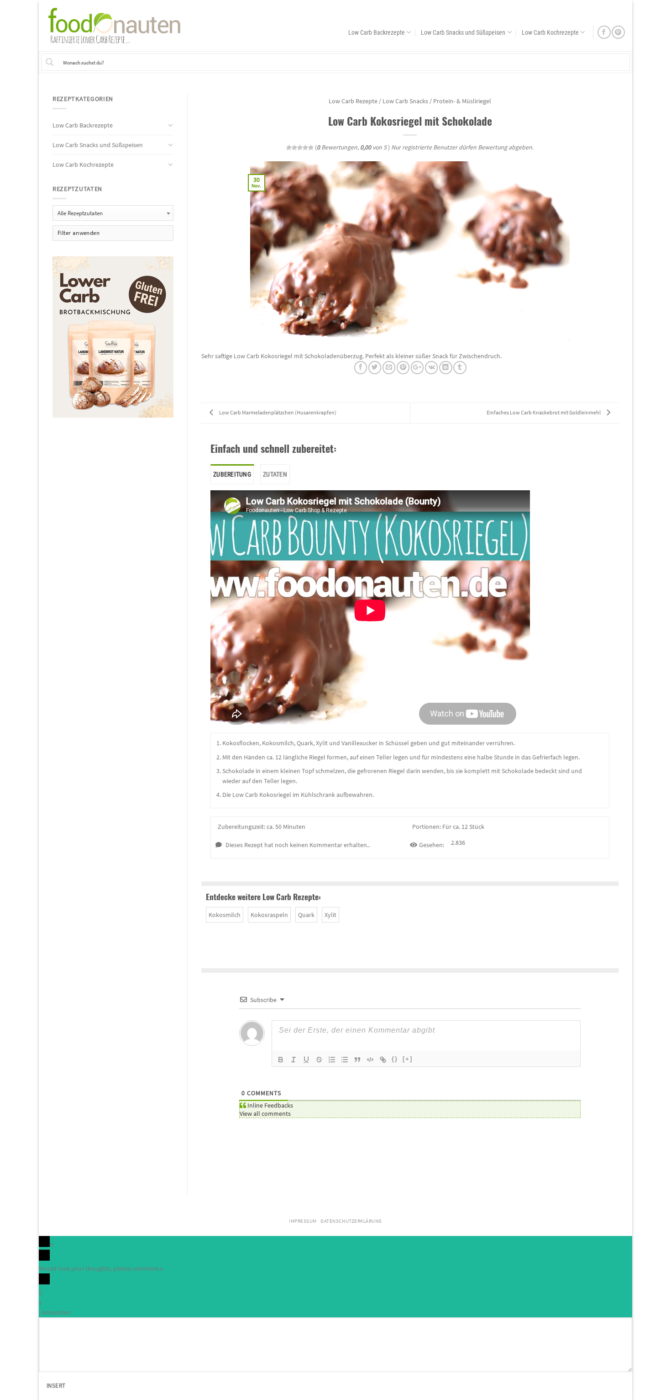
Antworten (56, 1312)
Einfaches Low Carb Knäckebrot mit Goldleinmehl (544, 412)
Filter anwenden (79, 233)
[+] (408, 1058)
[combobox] (112, 212)
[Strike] (319, 1059)
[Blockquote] (357, 1059)
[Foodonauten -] (119, 25)
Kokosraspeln (269, 915)
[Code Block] (370, 1059)
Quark (306, 915)
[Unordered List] (344, 1059)
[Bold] (280, 1059)
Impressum (303, 1221)
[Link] (383, 1059)
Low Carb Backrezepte (376, 32)
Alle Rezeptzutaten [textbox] (80, 213)
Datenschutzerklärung (351, 1221)
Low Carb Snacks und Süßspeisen (463, 32)
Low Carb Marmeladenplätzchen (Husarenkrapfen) (277, 412)
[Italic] (293, 1059)
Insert (56, 1385)
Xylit (330, 915)
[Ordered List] (331, 1059)
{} (395, 1058)
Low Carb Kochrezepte (550, 32)
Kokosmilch (225, 915)
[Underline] (306, 1059)
